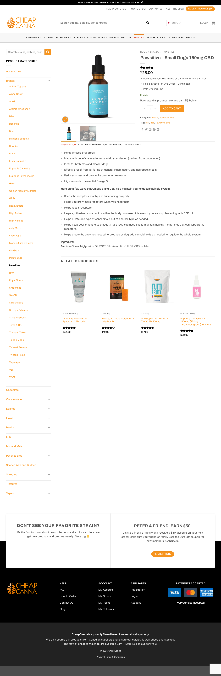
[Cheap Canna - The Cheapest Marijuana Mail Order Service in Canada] (22, 22)
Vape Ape (14, 362)
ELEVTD (13, 153)
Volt (11, 369)
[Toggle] (49, 81)
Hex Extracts (16, 205)
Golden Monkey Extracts (22, 190)
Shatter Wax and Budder (21, 465)
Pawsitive (14, 265)
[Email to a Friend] (150, 129)
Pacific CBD (15, 257)
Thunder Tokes (17, 332)
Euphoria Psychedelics (21, 176)
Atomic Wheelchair (19, 108)
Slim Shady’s (16, 302)
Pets (172, 117)
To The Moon (16, 339)
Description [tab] (68, 145)
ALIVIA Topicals (17, 86)
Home (143, 52)
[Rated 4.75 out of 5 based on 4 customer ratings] (177, 67)
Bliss (11, 116)
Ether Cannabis (17, 161)
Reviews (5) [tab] (115, 145)
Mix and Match (15, 446)
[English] (169, 23)
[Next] (130, 77)
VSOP (12, 377)
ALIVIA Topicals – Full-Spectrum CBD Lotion (75, 320)
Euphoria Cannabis (19, 168)
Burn (11, 131)
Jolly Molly (15, 228)
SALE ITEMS (32, 37)
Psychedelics (155, 37)
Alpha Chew (16, 94)
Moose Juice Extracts (21, 243)
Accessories (176, 37)
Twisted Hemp (17, 354)
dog (152, 123)
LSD (8, 436)
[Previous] (67, 77)
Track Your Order (116, 9)
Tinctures (11, 483)
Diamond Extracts (19, 138)
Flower (64, 37)
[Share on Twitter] (146, 129)
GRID (12, 198)
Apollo (12, 101)
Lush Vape (15, 235)
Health (138, 37)
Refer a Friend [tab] (134, 145)
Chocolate (12, 389)
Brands (190, 37)
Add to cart (172, 108)
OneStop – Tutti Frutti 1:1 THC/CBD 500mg (154, 320)
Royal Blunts (16, 280)
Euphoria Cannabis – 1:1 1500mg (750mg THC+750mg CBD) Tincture (195, 321)
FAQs (168, 9)
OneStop (14, 250)
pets (168, 123)
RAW (11, 272)
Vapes (113, 37)
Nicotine (126, 37)
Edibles (78, 37)
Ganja (12, 183)
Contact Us (156, 9)
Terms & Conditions (115, 657)
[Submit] (147, 23)
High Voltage (16, 220)
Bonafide (14, 123)
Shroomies (15, 287)
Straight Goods (17, 317)
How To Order (138, 9)
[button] (204, 23)
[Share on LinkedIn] (158, 129)
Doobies (13, 146)
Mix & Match (51, 37)
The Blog (178, 9)
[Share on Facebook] (142, 129)
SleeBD (13, 295)
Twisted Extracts (18, 347)
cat (147, 123)
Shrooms (11, 474)
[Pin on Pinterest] (154, 129)
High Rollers (15, 213)
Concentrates (96, 37)
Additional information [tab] (92, 145)
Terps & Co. (15, 325)
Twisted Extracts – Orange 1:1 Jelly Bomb (118, 320)
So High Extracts (18, 310)
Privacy (100, 657)
